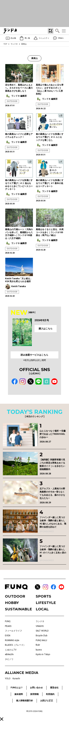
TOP (5, 44)
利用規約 (50, 694)
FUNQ (7, 621)
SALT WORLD (42, 631)
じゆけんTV (10, 650)
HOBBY (12, 603)
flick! (38, 645)
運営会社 (54, 687)
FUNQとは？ (17, 687)
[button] (1, 719)
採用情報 (34, 694)
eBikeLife (9, 654)
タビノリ (9, 659)
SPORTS (43, 596)
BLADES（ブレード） (15, 645)
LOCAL (42, 609)
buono (39, 650)
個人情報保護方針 (24, 700)
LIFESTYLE (46, 603)
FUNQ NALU (41, 640)
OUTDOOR (12, 101)
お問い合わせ (36, 687)
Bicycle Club (41, 635)
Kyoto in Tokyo (43, 654)
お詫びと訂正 (46, 700)
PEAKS (8, 626)
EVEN (7, 635)
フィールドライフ (13, 631)
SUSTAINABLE (18, 609)
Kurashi (16, 678)
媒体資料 (19, 694)
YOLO (7, 678)
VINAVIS (40, 626)
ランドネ (14, 44)
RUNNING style (12, 640)
